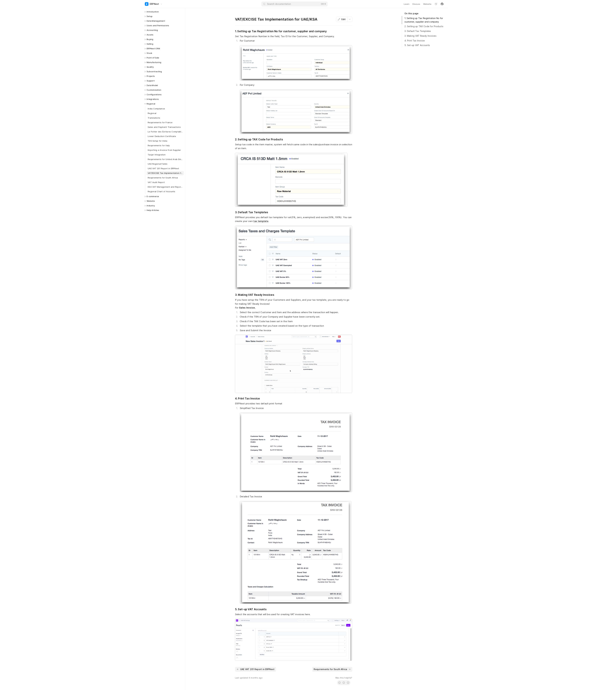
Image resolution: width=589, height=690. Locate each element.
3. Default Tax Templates (417, 31)
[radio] (339, 682)
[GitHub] (442, 4)
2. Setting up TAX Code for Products (423, 26)
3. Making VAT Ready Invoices (420, 36)
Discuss (416, 4)
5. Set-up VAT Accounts (417, 45)
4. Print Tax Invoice (414, 40)
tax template (260, 221)
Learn (406, 4)
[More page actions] (349, 19)
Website (427, 4)
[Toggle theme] (436, 4)
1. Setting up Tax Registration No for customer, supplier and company (423, 20)
